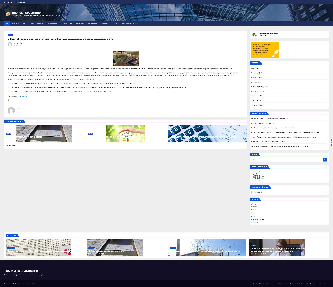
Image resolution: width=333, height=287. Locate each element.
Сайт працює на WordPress (11, 283)
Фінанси (15, 23)
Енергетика (92, 23)
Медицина (80, 23)
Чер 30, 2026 (175, 253)
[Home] (7, 23)
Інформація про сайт (130, 23)
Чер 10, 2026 (256, 253)
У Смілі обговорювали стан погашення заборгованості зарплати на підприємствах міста (60, 39)
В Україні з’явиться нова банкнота (24, 137)
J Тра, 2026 (92, 139)
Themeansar (31, 283)
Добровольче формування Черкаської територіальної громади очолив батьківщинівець (280, 146)
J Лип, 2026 (11, 139)
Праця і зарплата (36, 23)
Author (20, 139)
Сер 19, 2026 (12, 253)
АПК (24, 23)
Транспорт (67, 23)
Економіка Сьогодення (29, 12)
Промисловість (53, 23)
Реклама (115, 23)
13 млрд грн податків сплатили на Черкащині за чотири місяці (203, 137)
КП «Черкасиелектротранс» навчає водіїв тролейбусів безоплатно (273, 128)
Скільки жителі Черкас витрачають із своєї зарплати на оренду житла (125, 137)
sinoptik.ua (254, 222)
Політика (104, 23)
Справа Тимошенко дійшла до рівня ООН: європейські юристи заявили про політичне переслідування (285, 132)
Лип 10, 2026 (94, 253)
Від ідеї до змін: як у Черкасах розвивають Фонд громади (270, 118)
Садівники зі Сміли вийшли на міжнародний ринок (268, 141)
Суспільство (255, 96)
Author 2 (19, 43)
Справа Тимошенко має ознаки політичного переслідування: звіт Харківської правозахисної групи (283, 137)
